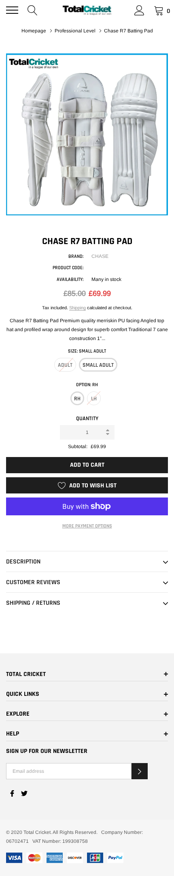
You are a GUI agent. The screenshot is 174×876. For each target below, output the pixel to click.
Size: (87, 351)
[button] (140, 771)
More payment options (87, 526)
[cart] (159, 10)
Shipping (77, 307)
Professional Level (75, 31)
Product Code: (68, 268)
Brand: (75, 256)
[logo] (87, 10)
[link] (12, 793)
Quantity (87, 418)
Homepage (33, 31)
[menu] (12, 10)
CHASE (99, 256)
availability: (70, 279)
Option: (87, 385)
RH (77, 398)
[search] (33, 10)
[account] (139, 10)
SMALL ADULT (98, 365)
